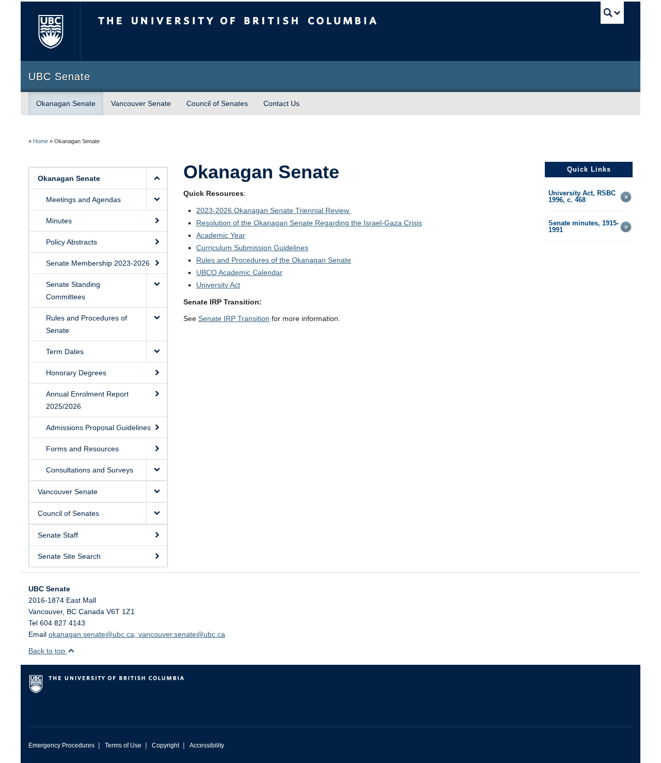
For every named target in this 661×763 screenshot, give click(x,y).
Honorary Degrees (76, 373)
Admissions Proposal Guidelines (98, 427)
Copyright (165, 745)
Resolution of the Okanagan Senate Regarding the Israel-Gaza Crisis (309, 223)
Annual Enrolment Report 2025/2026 (87, 400)
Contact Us (281, 103)
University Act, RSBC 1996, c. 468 (582, 197)
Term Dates (65, 351)
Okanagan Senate (66, 103)
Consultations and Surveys (89, 470)
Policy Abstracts (71, 242)
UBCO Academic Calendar (239, 272)
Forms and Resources (82, 449)
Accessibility (207, 745)
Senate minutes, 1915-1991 (583, 227)
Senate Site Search (69, 556)
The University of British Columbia (50, 31)
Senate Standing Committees (73, 290)
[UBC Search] (612, 13)
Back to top (47, 651)
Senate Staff (58, 535)
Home (40, 141)
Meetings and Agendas (83, 199)
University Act (218, 285)
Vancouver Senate (141, 103)
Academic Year (220, 235)
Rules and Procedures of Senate (86, 324)
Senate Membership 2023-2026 (98, 263)
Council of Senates (217, 103)
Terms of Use (123, 745)
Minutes (59, 221)
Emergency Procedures (61, 745)
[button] (156, 178)
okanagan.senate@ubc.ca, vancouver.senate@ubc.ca (137, 634)
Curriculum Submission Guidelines (252, 247)
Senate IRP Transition (234, 318)
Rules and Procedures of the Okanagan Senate (273, 260)
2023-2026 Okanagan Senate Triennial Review (273, 210)
